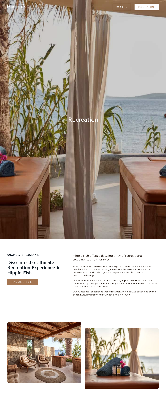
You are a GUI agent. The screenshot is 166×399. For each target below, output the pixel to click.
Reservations (146, 7)
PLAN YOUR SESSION (22, 282)
